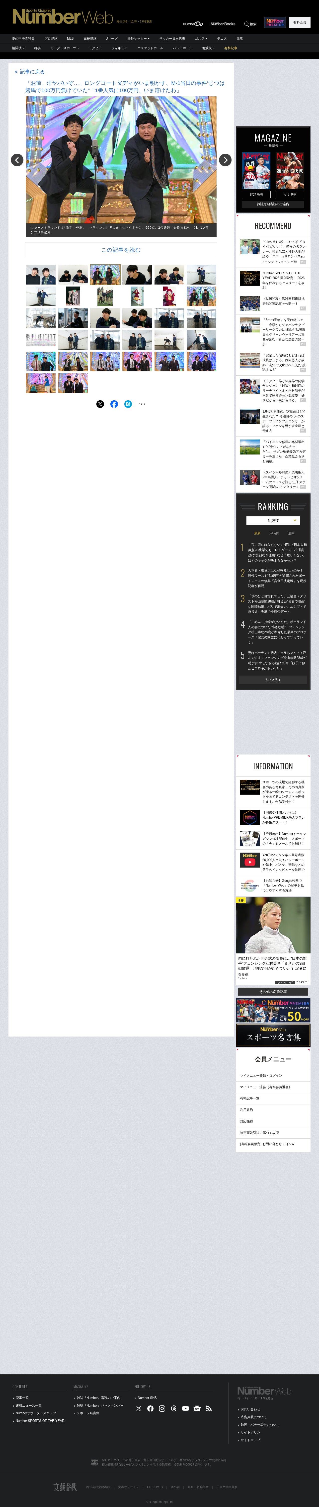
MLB (70, 38)
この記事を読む (121, 250)
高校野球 (89, 38)
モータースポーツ (63, 48)
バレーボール (182, 48)
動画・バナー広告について (260, 1425)
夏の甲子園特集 (23, 38)
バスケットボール (150, 48)
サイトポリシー (252, 1432)
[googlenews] (197, 1409)
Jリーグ (112, 38)
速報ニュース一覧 (29, 1405)
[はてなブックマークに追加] (128, 405)
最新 (257, 533)
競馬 (240, 38)
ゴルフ (200, 38)
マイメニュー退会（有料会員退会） (266, 1087)
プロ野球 (50, 38)
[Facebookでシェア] (114, 405)
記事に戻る (29, 71)
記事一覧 (22, 1398)
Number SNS (147, 1398)
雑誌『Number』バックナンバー (100, 1405)
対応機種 (246, 1121)
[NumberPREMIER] (275, 22)
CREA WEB (155, 1487)
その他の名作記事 (273, 992)
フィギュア (119, 48)
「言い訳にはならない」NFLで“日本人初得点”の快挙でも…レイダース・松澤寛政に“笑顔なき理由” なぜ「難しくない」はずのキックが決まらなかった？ (277, 552)
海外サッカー (137, 38)
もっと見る (273, 680)
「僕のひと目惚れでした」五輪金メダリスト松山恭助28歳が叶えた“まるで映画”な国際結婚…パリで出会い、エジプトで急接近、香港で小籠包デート (277, 603)
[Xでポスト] (100, 405)
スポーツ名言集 (88, 1413)
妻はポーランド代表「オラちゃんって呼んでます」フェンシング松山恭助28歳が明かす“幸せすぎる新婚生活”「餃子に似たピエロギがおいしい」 (277, 660)
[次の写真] (225, 160)
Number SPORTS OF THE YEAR (40, 1421)
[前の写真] (17, 160)
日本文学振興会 (227, 1487)
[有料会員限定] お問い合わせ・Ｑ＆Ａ (267, 1144)
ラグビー (95, 48)
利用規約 (246, 1110)
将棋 (37, 48)
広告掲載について (254, 1417)
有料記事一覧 (249, 1098)
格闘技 (17, 48)
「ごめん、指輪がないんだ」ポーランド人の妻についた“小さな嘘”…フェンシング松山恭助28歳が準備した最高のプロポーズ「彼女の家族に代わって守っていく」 (277, 632)
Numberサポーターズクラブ (36, 1413)
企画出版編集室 (198, 1487)
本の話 (175, 1487)
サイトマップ (250, 1440)
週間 (291, 533)
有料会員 (299, 22)
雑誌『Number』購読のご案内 (98, 1398)
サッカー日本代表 (172, 38)
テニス (222, 38)
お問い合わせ (250, 1409)
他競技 (207, 48)
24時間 (274, 533)
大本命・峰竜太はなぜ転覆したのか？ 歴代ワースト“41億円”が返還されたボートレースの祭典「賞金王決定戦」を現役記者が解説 (277, 578)
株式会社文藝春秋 (98, 1487)
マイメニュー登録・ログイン (261, 1075)
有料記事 (230, 48)
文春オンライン (128, 1487)
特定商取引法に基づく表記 (259, 1133)
